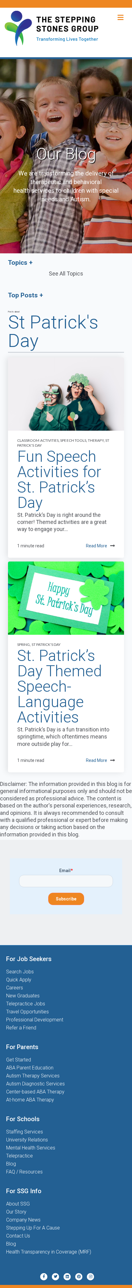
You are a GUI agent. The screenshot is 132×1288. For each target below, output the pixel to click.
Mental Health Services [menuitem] (30, 1148)
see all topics (66, 273)
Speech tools (73, 440)
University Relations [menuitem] (27, 1140)
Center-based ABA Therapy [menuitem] (35, 1092)
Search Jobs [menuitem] (20, 972)
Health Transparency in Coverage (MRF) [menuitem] (48, 1252)
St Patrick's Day (46, 644)
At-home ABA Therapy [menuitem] (30, 1100)
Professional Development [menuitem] (34, 1020)
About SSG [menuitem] (18, 1204)
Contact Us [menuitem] (18, 1236)
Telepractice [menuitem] (19, 1156)
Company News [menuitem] (23, 1220)
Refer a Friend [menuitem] (21, 1028)
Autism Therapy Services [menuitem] (33, 1076)
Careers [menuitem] (14, 988)
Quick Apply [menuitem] (18, 980)
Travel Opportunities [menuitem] (27, 1012)
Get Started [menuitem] (18, 1060)
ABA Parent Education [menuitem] (29, 1068)
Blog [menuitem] (11, 1164)
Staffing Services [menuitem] (24, 1132)
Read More (96, 545)
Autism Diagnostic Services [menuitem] (35, 1084)
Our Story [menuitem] (16, 1212)
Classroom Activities (38, 440)
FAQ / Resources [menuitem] (24, 1172)
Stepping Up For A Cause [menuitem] (33, 1228)
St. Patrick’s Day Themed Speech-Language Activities (59, 686)
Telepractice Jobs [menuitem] (25, 1004)
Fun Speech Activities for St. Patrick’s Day (59, 480)
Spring (23, 644)
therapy (95, 440)
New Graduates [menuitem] (23, 996)
